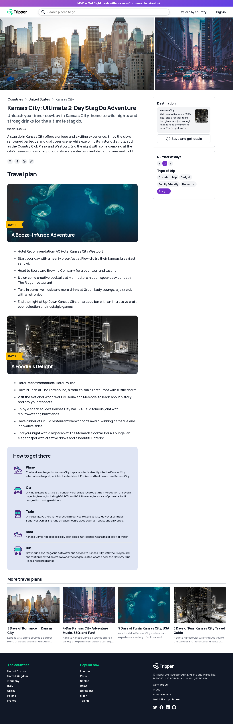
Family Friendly (168, 184)
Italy (10, 686)
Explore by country (192, 12)
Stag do (164, 191)
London (85, 671)
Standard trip (168, 177)
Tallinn (84, 700)
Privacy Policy (162, 694)
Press (156, 689)
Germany (13, 681)
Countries (15, 99)
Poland (11, 695)
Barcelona (86, 690)
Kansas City (65, 99)
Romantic (188, 184)
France (11, 700)
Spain (11, 690)
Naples (84, 681)
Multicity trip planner (167, 699)
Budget (185, 177)
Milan (83, 695)
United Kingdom (17, 676)
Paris (83, 676)
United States (39, 99)
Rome (83, 686)
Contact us (160, 684)
